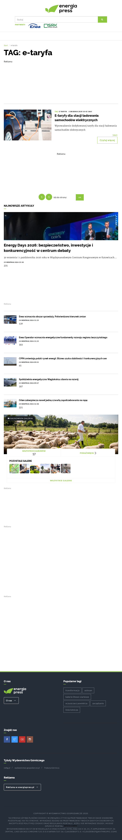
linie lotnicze (71, 709)
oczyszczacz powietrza (76, 703)
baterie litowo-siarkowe (77, 696)
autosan (88, 690)
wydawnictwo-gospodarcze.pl (27, 768)
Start (6, 45)
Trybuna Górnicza (51, 768)
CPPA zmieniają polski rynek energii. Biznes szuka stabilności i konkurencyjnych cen (63, 358)
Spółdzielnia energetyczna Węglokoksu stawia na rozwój (48, 379)
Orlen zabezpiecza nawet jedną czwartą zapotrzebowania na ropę (53, 400)
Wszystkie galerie (61, 480)
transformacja (72, 690)
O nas (9, 700)
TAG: (57, 111)
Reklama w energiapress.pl (20, 787)
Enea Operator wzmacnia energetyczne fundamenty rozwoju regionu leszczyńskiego (63, 337)
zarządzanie (98, 703)
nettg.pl (7, 768)
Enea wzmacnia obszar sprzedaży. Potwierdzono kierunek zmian (52, 316)
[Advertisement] (61, 80)
